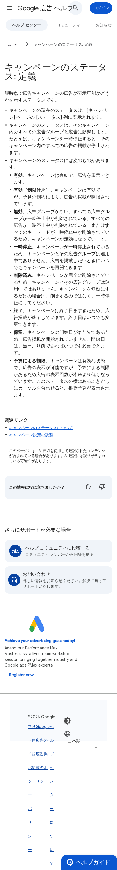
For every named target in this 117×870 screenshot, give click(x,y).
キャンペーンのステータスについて (41, 427)
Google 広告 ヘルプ (46, 8)
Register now (21, 674)
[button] (9, 8)
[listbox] (81, 741)
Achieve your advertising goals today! (40, 640)
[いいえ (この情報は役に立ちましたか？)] (102, 487)
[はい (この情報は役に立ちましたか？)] (87, 487)
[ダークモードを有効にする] (67, 721)
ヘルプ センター (26, 25)
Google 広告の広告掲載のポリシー (43, 754)
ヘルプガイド (93, 862)
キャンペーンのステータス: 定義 (63, 44)
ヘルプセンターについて (52, 795)
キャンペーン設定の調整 (31, 434)
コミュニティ (68, 25)
